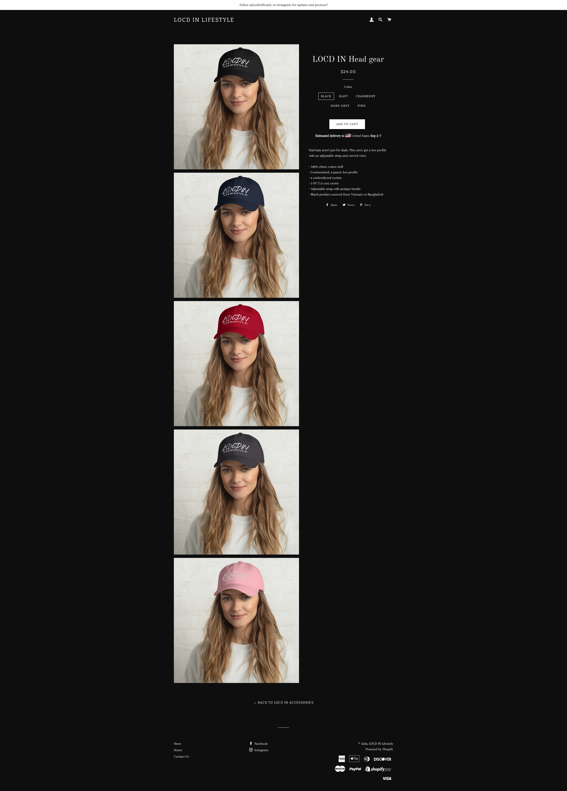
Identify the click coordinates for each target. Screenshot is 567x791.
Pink (361, 105)
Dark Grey (340, 105)
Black (326, 96)
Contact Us (181, 756)
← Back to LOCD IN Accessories (284, 702)
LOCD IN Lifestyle (204, 20)
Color (348, 87)
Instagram (261, 750)
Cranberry (365, 96)
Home (178, 750)
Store (177, 744)
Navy (343, 96)
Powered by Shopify (379, 749)
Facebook (261, 744)
